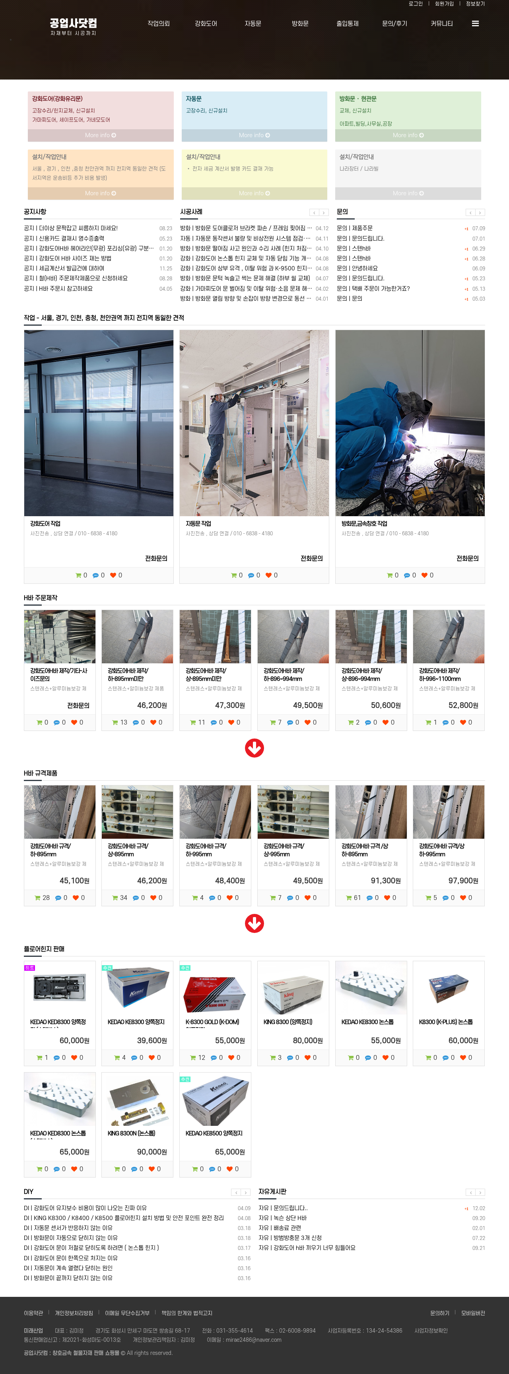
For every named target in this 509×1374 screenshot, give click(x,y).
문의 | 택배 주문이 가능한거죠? (411, 289)
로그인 (416, 4)
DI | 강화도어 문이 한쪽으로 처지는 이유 (137, 1258)
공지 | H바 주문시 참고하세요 (98, 289)
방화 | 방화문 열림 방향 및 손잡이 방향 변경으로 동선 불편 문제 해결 (254, 298)
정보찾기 (475, 4)
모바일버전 (473, 1313)
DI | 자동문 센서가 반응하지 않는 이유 (137, 1228)
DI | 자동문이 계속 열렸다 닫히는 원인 (137, 1268)
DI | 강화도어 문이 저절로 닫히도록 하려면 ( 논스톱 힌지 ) (137, 1248)
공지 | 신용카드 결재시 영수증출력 (98, 238)
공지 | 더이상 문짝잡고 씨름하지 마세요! (98, 228)
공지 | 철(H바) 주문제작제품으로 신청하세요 (98, 278)
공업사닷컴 (73, 23)
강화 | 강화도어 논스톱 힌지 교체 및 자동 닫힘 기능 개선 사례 (254, 258)
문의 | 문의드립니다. (411, 238)
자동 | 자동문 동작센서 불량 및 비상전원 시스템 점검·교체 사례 (254, 238)
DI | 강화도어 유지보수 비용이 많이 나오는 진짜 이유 (137, 1208)
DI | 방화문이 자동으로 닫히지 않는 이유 (137, 1238)
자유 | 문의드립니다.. (371, 1208)
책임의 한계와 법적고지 (186, 1313)
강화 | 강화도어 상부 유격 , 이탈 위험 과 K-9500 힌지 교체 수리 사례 (254, 268)
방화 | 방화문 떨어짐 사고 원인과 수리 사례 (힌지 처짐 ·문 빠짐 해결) (254, 248)
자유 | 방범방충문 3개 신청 (371, 1238)
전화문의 (156, 558)
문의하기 (439, 1313)
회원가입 (444, 4)
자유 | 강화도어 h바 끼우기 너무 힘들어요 (371, 1248)
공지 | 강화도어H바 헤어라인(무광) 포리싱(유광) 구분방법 (98, 248)
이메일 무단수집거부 (127, 1313)
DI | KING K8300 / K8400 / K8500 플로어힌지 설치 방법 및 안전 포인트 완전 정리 (137, 1218)
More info (98, 135)
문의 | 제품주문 (411, 228)
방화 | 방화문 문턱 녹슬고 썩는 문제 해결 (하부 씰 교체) (254, 278)
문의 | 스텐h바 (411, 248)
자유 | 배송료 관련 (371, 1228)
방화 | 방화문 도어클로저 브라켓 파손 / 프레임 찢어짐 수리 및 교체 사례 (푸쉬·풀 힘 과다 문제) (254, 228)
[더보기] (254, 754)
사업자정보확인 (431, 1331)
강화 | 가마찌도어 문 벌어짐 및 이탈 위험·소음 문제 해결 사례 (254, 289)
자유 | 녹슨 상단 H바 (371, 1218)
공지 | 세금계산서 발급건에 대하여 (98, 268)
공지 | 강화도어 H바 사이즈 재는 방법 (98, 258)
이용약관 (33, 1313)
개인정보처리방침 (74, 1313)
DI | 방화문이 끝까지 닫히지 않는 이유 (137, 1278)
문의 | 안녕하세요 (411, 268)
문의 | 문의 (411, 298)
